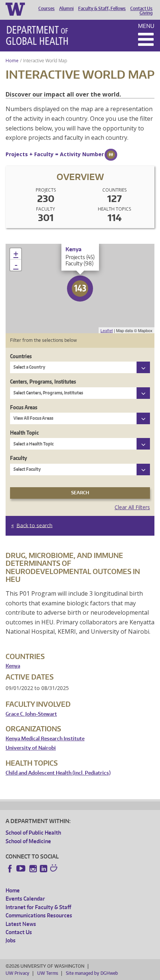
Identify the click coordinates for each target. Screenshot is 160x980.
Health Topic (24, 432)
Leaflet (106, 330)
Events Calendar (25, 898)
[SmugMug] (54, 868)
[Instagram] (33, 868)
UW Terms (47, 973)
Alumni (66, 8)
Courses (46, 8)
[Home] (37, 35)
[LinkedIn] (43, 868)
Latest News (21, 924)
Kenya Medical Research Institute (45, 738)
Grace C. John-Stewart (31, 714)
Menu (146, 26)
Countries (21, 356)
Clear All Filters (132, 507)
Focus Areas (23, 407)
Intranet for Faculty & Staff (38, 907)
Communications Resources (39, 915)
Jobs (11, 940)
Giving (146, 13)
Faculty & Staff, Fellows (102, 8)
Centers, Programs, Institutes (43, 381)
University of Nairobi (31, 748)
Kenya (13, 666)
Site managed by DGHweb (92, 973)
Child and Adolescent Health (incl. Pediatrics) (58, 773)
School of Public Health (33, 832)
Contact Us (141, 8)
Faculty (18, 458)
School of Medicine (28, 841)
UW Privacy (17, 973)
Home (12, 60)
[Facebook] (10, 868)
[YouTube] (21, 868)
